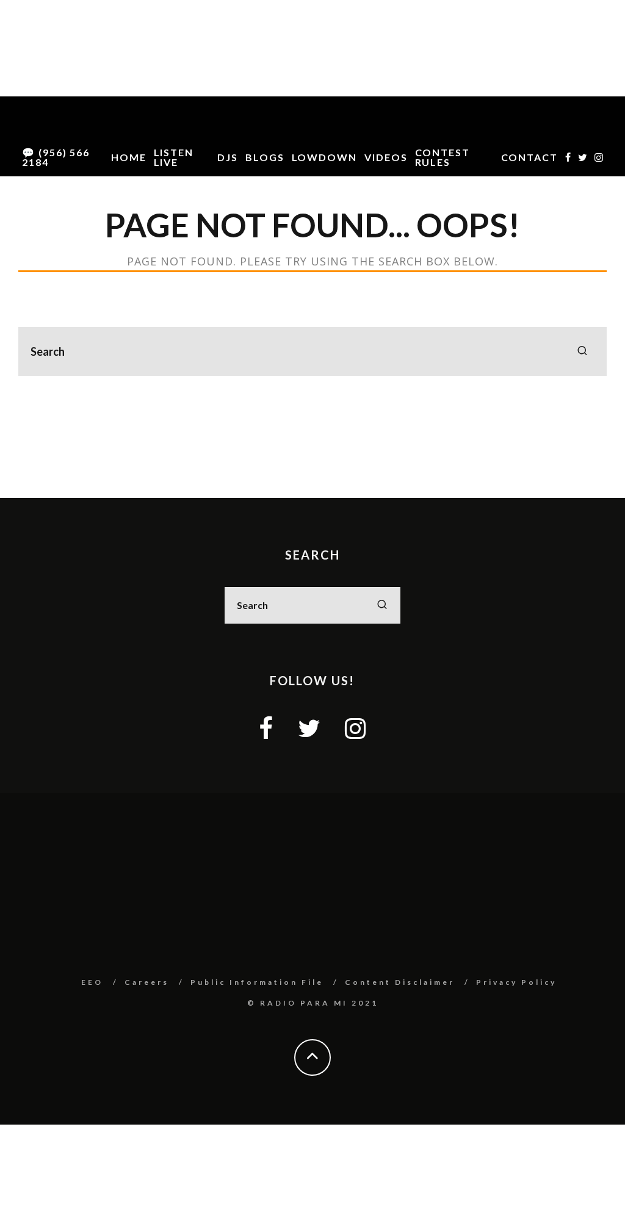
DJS (227, 157)
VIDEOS (386, 157)
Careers (147, 982)
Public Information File (256, 982)
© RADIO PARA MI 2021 (312, 1002)
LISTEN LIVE (174, 157)
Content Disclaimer (400, 982)
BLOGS (264, 157)
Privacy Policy (516, 982)
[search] (582, 351)
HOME (128, 157)
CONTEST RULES (442, 157)
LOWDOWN (324, 157)
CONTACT (529, 157)
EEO (92, 982)
